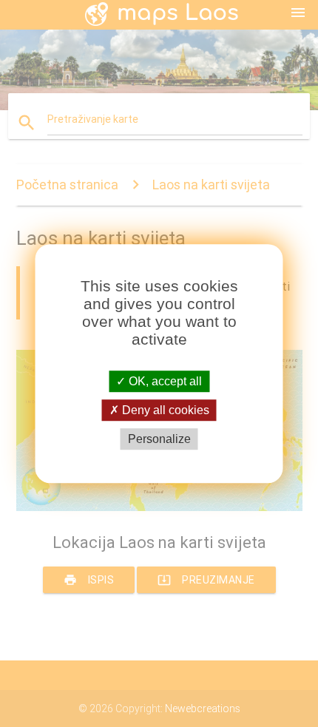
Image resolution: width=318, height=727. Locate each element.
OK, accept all (164, 381)
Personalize (159, 439)
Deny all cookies (164, 410)
